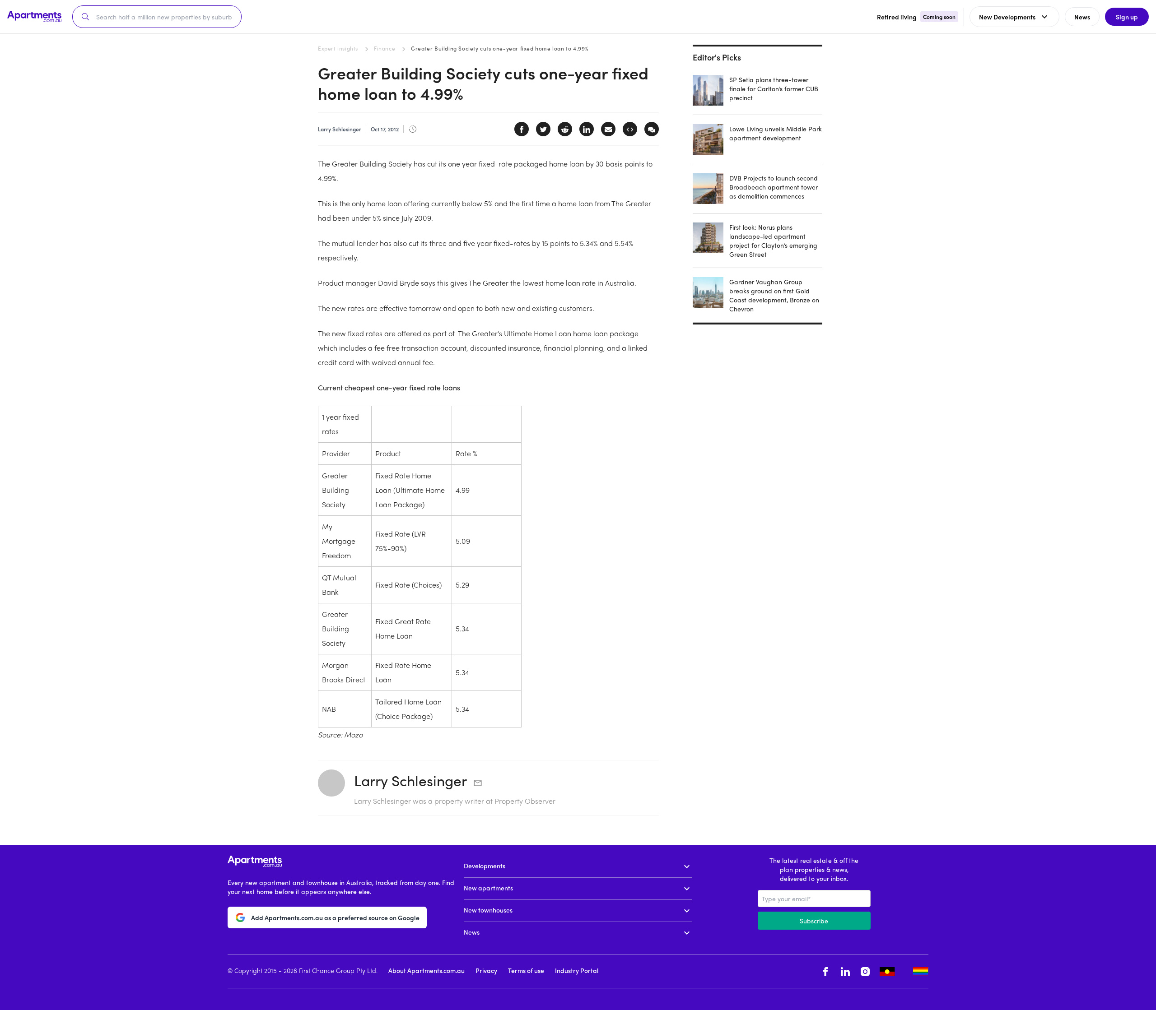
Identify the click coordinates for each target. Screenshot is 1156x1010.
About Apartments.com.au (426, 970)
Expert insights (338, 48)
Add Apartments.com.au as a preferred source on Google (335, 917)
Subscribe (814, 920)
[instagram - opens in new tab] (865, 971)
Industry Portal (576, 970)
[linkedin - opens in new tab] (845, 971)
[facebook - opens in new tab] (825, 971)
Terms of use (526, 970)
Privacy (486, 970)
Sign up (1127, 16)
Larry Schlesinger (410, 780)
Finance (384, 48)
